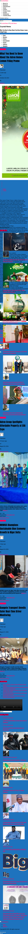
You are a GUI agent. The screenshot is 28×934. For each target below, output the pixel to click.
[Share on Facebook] (15, 182)
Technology (6, 14)
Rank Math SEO (11, 515)
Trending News (7, 15)
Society (5, 12)
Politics (5, 9)
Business (5, 5)
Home (4, 8)
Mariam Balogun (4, 451)
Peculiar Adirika (4, 637)
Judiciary (5, 44)
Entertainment (6, 6)
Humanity (5, 46)
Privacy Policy (6, 11)
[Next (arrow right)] (2, 933)
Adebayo (2, 83)
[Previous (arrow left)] (0, 933)
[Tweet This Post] (15, 183)
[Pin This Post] (15, 185)
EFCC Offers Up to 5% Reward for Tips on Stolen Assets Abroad (14, 696)
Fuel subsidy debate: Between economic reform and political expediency (15, 688)
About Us (5, 3)
